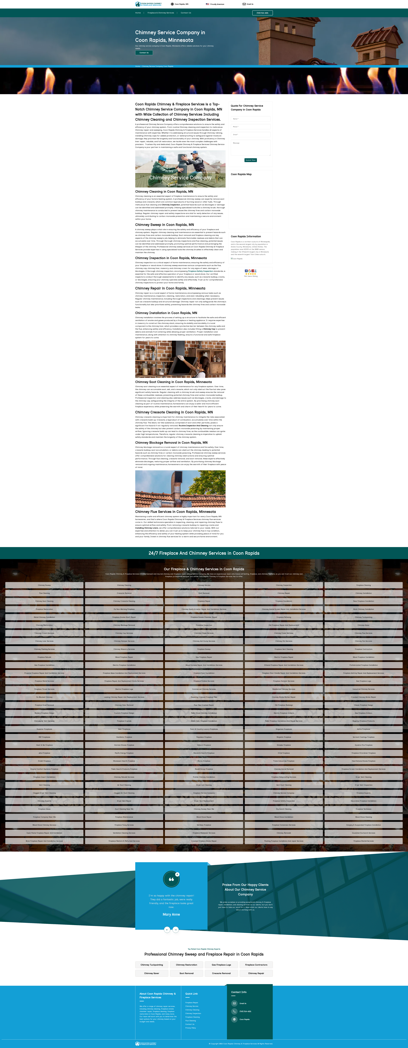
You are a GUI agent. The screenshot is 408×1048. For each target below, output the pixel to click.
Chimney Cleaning (124, 585)
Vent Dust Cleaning (283, 785)
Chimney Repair (284, 593)
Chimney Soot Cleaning (44, 601)
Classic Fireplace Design (363, 705)
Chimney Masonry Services (124, 649)
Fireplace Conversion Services (283, 825)
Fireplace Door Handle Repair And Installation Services (283, 673)
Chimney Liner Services (44, 641)
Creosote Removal (124, 593)
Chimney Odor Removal (124, 705)
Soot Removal (204, 593)
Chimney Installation (364, 593)
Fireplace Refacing (284, 617)
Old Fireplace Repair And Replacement (284, 625)
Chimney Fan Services (363, 641)
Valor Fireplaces (124, 729)
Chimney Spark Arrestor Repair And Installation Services (204, 609)
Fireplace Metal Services (44, 681)
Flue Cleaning (44, 593)
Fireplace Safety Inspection (284, 801)
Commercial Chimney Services (204, 689)
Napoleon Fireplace (204, 737)
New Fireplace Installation (363, 601)
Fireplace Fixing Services (124, 825)
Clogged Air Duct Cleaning (124, 793)
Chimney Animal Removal (283, 769)
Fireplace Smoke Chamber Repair (204, 617)
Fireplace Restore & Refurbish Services (124, 841)
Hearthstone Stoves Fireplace (363, 761)
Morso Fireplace (204, 761)
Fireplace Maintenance (124, 817)
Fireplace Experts (363, 793)
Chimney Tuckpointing (363, 617)
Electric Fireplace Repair (283, 657)
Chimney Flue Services (363, 633)
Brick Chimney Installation (363, 609)
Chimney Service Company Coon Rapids (157, 66)
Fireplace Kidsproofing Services (283, 777)
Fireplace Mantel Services (364, 841)
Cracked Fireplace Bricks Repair (204, 841)
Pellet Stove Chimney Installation (204, 713)
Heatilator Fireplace (124, 737)
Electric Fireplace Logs (124, 689)
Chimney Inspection (284, 585)
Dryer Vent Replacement (204, 801)
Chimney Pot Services (283, 641)
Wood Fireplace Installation (363, 657)
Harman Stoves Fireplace (124, 745)
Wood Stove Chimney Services (44, 825)
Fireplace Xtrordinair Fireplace (364, 753)
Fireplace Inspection (204, 625)
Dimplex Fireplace (284, 745)
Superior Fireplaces (44, 729)
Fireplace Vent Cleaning (284, 649)
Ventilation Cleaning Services (124, 833)
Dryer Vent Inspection (363, 785)
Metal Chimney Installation (44, 617)
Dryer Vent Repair (124, 801)
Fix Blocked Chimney (44, 697)
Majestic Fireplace (284, 737)
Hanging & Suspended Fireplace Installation (363, 825)
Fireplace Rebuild (44, 657)
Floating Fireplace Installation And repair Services (283, 841)
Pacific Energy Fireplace (124, 753)
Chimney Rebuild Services (124, 777)
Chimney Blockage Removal (124, 625)
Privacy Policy (190, 1028)
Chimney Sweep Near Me (204, 809)
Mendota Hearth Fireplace (203, 753)
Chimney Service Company (283, 793)
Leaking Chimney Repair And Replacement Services (124, 697)
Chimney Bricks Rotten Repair (284, 697)
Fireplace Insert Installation (44, 777)
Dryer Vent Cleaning (363, 777)
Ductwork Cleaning (283, 809)
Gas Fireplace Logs (363, 681)
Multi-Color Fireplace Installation (204, 721)
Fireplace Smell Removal (44, 705)
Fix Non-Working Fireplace (124, 609)
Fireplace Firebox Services (204, 681)
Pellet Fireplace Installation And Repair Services (283, 721)
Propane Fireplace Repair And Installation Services (44, 673)
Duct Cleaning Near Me (124, 809)
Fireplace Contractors (363, 649)
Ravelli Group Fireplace (204, 769)
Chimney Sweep (44, 585)
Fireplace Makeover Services (204, 833)
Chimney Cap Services (124, 633)
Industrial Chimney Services (364, 689)
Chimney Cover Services (283, 633)
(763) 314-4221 (262, 13)
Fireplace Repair (204, 601)
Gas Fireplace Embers (363, 713)
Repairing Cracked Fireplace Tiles (204, 697)
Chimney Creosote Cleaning (124, 601)
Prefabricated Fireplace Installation (364, 665)
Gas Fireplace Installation (44, 665)
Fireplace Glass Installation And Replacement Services (124, 673)
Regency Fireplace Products (364, 721)
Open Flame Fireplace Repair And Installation (44, 833)
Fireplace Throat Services (44, 689)
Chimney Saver (363, 625)
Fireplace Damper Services (283, 681)
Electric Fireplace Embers (284, 713)
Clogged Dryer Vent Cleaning (44, 793)
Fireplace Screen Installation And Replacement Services (363, 769)
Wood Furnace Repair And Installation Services (204, 665)
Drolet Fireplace (44, 761)
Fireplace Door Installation (204, 673)
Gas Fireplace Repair (204, 657)
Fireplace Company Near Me (44, 817)
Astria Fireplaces (363, 729)
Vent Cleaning (44, 785)
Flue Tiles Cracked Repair (204, 705)
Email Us (250, 4)
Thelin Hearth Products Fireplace (124, 769)
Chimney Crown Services (44, 633)
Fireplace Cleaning (363, 585)
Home (138, 13)
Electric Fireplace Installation (124, 665)
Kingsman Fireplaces (284, 729)
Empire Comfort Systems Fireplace (44, 769)
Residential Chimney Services (283, 689)
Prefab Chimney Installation (204, 777)
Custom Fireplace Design (124, 713)
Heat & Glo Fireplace (44, 745)
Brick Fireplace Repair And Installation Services (44, 841)
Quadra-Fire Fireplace (363, 745)
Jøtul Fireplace (44, 753)
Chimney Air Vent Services (44, 721)
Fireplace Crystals (124, 721)
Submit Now (251, 160)
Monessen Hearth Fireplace (124, 761)
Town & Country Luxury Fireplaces (204, 729)
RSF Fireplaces (44, 737)
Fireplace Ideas (44, 809)
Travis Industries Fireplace (283, 761)
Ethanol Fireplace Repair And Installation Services (283, 665)
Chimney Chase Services (204, 633)
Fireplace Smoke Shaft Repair (124, 617)
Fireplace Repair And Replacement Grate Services (124, 681)
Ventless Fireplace (204, 825)
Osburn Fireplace (204, 745)
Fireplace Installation (284, 601)
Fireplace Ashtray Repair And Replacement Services (363, 673)
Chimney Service (204, 585)
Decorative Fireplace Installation (363, 801)
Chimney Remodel (284, 833)
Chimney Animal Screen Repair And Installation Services (284, 609)
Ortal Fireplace (284, 753)
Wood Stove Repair (204, 817)
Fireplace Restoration (44, 609)
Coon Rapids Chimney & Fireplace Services (240, 1044)
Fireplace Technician (363, 809)
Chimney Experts (44, 801)
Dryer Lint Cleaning (204, 785)
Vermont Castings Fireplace (363, 737)
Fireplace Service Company (204, 793)
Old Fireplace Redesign (284, 705)
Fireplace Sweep (203, 649)
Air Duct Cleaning (124, 785)
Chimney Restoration (44, 625)
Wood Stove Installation (283, 817)
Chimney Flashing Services (44, 649)
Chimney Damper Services (124, 641)
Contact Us (186, 13)
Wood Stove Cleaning (363, 817)
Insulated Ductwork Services (363, 833)
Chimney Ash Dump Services (204, 641)
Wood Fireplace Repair (124, 657)
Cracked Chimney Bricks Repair (363, 697)
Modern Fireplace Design (44, 713)
